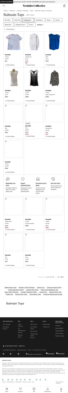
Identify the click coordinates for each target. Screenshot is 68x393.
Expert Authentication (26, 184)
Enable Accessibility (6, 2)
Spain (29, 382)
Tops (31, 11)
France (3, 382)
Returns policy (20, 336)
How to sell (33, 324)
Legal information (21, 350)
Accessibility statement (9, 350)
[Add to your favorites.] (21, 55)
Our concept (6, 324)
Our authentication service (22, 330)
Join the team (59, 333)
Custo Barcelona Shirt (16, 290)
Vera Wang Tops (35, 294)
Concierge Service (6, 328)
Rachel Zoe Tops (21, 294)
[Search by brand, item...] (3, 5)
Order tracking (20, 325)
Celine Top (40, 287)
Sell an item (33, 331)
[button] (64, 5)
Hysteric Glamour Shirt (29, 292)
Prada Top (9, 294)
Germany (25, 382)
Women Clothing (22, 11)
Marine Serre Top (55, 292)
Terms (29, 350)
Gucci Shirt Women (11, 292)
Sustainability (59, 328)
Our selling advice (33, 328)
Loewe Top (43, 292)
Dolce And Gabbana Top (49, 290)
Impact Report (59, 331)
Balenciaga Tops (10, 287)
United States (18, 382)
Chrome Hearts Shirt (54, 287)
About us (58, 326)
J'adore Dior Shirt (32, 290)
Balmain (12, 11)
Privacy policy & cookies (39, 350)
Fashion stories (59, 336)
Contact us (46, 327)
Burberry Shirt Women (27, 287)
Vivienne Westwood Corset (52, 294)
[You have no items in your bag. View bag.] (64, 5)
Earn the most (55, 183)
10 (58, 277)
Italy (33, 382)
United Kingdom (10, 382)
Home (5, 11)
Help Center (46, 324)
